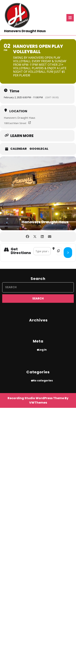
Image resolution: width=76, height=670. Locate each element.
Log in (43, 350)
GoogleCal (39, 148)
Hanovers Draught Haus (25, 31)
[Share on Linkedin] (42, 237)
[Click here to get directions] (68, 252)
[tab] (70, 17)
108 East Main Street (15, 123)
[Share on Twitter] (35, 237)
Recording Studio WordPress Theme (36, 398)
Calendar (18, 148)
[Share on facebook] (27, 237)
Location (18, 111)
